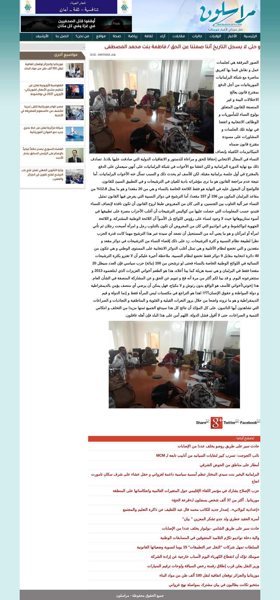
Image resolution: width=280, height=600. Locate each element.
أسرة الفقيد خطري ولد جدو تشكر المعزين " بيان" (220, 519)
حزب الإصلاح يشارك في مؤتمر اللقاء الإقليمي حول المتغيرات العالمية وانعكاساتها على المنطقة (186, 491)
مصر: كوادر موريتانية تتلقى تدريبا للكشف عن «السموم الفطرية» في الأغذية (42, 111)
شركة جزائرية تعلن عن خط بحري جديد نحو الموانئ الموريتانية (43, 130)
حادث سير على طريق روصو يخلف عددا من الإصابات (218, 446)
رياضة (132, 36)
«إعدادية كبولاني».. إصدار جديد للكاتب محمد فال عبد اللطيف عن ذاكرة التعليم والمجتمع (191, 509)
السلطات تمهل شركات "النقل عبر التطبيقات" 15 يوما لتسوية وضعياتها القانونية (198, 547)
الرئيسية (250, 36)
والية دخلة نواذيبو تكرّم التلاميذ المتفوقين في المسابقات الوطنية (209, 538)
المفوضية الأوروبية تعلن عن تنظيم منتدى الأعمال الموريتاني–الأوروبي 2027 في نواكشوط (43, 90)
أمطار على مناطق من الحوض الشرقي (229, 465)
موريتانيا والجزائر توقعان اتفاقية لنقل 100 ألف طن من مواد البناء (43, 66)
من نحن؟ (82, 36)
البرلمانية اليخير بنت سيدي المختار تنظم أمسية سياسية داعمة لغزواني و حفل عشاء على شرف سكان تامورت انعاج (175, 477)
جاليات (197, 36)
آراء (162, 36)
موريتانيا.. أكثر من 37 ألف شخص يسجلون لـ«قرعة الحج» (215, 500)
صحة (117, 36)
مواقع (101, 36)
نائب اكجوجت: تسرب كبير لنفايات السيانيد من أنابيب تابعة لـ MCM (207, 455)
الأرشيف (42, 36)
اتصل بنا (62, 36)
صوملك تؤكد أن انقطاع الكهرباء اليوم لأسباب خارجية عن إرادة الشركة (205, 557)
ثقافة (149, 36)
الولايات (215, 36)
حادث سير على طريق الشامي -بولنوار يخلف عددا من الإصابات (210, 528)
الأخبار (232, 36)
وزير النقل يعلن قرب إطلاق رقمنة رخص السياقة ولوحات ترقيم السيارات (203, 566)
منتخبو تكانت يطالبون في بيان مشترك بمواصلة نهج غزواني (214, 585)
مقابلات (178, 36)
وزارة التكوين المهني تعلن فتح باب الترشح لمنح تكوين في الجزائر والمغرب (42, 175)
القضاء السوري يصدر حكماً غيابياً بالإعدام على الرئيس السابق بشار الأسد (43, 153)
